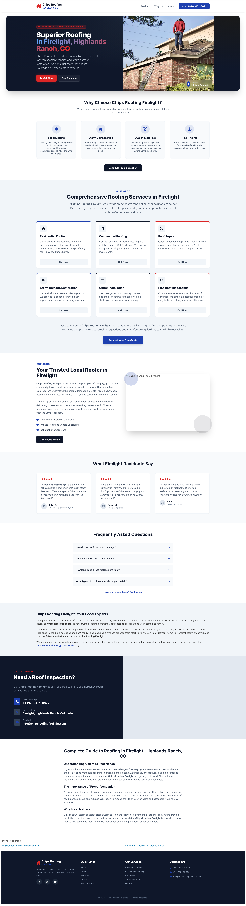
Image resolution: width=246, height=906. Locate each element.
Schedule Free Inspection (123, 167)
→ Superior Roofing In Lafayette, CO (144, 845)
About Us (85, 871)
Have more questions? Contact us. (123, 592)
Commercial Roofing (134, 871)
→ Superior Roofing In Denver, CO (20, 845)
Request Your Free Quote (123, 340)
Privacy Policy (87, 883)
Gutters (128, 883)
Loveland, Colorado (181, 867)
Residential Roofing (134, 867)
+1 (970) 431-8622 (196, 6)
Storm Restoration (133, 879)
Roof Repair (130, 875)
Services (145, 6)
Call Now (48, 78)
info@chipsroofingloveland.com (187, 876)
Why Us (158, 6)
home (115, 300)
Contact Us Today (50, 439)
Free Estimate (69, 78)
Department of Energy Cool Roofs (55, 645)
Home (83, 867)
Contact (84, 879)
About (170, 6)
